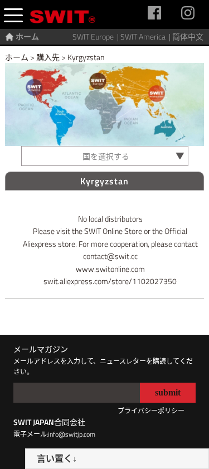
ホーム (27, 36)
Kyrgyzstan (85, 57)
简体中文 (187, 36)
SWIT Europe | (96, 36)
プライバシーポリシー (151, 411)
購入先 (48, 57)
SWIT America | (146, 36)
